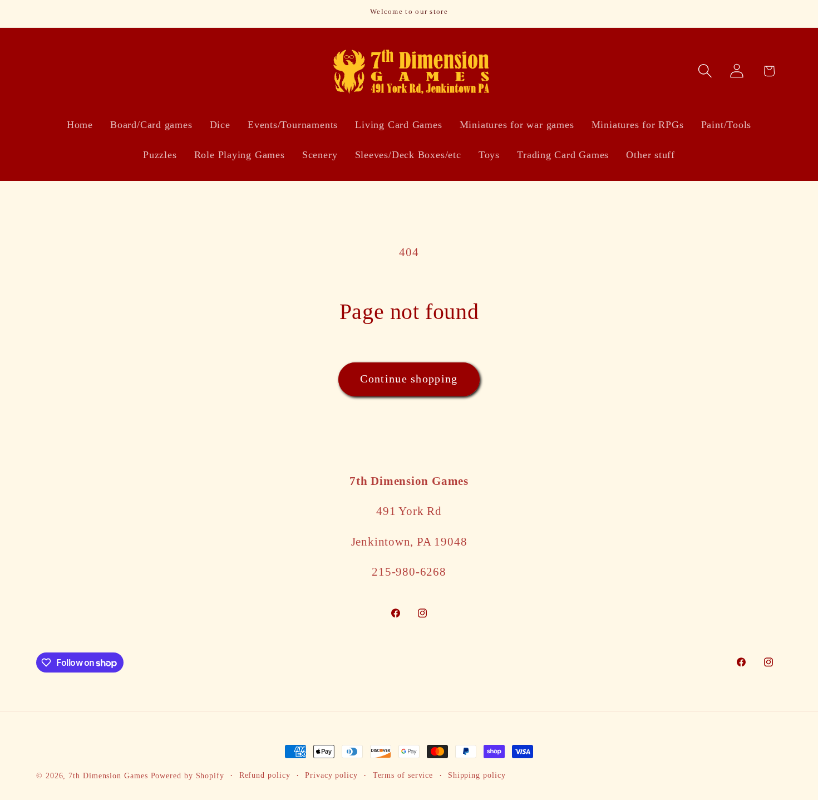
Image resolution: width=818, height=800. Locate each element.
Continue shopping (408, 379)
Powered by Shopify (187, 775)
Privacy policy (331, 774)
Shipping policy (477, 774)
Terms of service (403, 774)
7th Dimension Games (107, 775)
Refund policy (264, 774)
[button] (705, 71)
